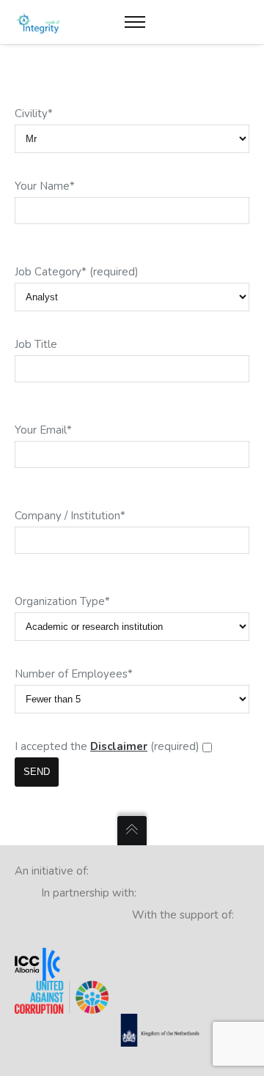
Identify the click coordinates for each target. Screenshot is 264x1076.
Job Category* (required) (77, 271)
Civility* (34, 113)
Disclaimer (118, 746)
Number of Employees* (74, 674)
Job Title (36, 344)
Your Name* (45, 186)
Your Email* (43, 430)
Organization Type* (62, 601)
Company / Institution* (70, 515)
